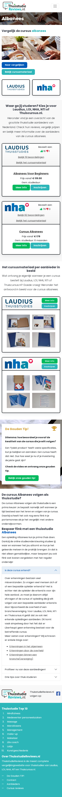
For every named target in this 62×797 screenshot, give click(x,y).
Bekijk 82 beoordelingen (31, 215)
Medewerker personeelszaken (24, 717)
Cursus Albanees (31, 231)
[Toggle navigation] (55, 6)
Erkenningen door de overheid (26, 650)
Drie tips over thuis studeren (21, 677)
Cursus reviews (15, 788)
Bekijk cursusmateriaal (18, 72)
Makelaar (12, 738)
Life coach (13, 742)
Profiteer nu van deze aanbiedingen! (25, 669)
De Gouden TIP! (15, 776)
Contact (11, 780)
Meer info (21, 187)
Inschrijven (40, 187)
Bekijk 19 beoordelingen (31, 157)
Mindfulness (13, 713)
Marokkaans (14, 725)
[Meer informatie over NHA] (46, 87)
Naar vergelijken (14, 65)
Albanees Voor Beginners (31, 173)
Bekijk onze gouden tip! (21, 478)
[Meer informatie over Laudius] (15, 87)
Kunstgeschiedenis (17, 750)
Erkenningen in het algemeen (26, 646)
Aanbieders (13, 784)
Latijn (10, 746)
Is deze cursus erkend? (17, 570)
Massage (12, 721)
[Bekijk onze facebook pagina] (58, 694)
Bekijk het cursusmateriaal (31, 162)
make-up (12, 734)
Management (14, 730)
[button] (31, 181)
